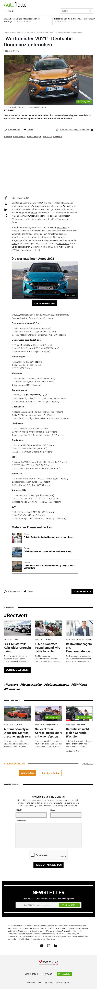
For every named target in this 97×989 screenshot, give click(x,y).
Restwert (67, 206)
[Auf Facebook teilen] (6, 198)
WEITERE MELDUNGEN (17, 669)
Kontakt (47, 973)
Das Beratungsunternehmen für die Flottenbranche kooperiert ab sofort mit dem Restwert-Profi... (78, 658)
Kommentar (20, 821)
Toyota (70, 247)
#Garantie (81, 724)
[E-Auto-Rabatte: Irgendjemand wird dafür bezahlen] (48, 628)
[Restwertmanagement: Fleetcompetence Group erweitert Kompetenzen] (79, 628)
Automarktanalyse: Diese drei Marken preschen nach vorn (17, 732)
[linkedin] (55, 945)
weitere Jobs (27, 773)
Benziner (63, 240)
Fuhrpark (29, 32)
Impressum (31, 982)
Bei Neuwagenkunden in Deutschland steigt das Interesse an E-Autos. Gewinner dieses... (16, 744)
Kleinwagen (29, 216)
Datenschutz (48, 982)
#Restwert (16, 615)
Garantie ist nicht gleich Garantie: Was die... (77, 732)
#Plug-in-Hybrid (52, 724)
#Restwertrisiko (31, 684)
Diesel (14, 243)
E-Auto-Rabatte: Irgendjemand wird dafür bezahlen (47, 647)
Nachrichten (17, 32)
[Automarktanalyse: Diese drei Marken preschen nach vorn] (17, 713)
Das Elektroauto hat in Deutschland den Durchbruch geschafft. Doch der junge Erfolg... (48, 658)
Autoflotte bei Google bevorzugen (74, 130)
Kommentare (14, 130)
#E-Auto (49, 639)
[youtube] (41, 945)
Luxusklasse (63, 243)
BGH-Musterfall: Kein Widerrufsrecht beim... (17, 647)
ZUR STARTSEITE (82, 591)
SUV (51, 247)
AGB (39, 982)
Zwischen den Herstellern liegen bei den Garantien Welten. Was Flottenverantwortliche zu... (79, 744)
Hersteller (62, 227)
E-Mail (18, 810)
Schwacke (37, 206)
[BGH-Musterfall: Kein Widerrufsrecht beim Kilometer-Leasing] (17, 628)
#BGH (17, 639)
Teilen (30, 130)
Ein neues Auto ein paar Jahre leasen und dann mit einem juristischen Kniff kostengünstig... (17, 658)
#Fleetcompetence (84, 639)
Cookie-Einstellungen (63, 982)
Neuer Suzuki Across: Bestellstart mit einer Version (48, 732)
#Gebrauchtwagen (56, 684)
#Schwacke (12, 689)
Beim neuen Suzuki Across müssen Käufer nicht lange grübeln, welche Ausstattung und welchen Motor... (48, 744)
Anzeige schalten (50, 773)
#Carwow (18, 724)
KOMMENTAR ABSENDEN (48, 865)
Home (6, 32)
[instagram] (48, 945)
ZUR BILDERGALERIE (44, 303)
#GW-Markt (79, 684)
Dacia (18, 203)
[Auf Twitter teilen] (6, 204)
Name (52, 810)
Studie (34, 212)
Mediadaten (31, 973)
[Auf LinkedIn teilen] (5, 210)
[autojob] (87, 764)
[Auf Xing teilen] (5, 215)
